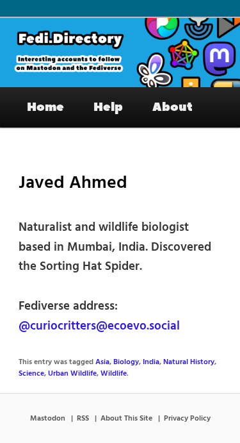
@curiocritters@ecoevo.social (99, 326)
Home (45, 107)
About (172, 107)
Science (31, 374)
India (151, 362)
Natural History (188, 362)
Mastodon (47, 418)
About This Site (126, 418)
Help (108, 107)
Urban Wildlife (72, 374)
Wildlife (113, 374)
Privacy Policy (187, 418)
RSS (83, 418)
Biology (126, 362)
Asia (102, 362)
